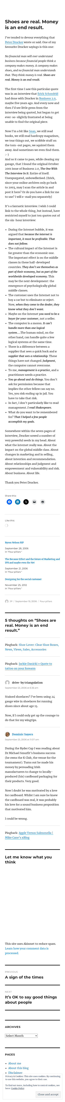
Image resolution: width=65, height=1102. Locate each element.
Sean (32, 131)
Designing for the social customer (23, 579)
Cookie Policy (17, 1088)
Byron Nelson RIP (14, 542)
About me (14, 1063)
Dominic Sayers (22, 734)
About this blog (18, 1068)
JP (11, 601)
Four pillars (46, 601)
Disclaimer (15, 1072)
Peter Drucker (14, 42)
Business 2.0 (47, 98)
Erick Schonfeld (48, 93)
